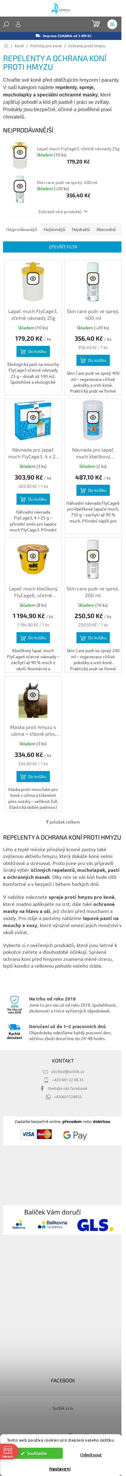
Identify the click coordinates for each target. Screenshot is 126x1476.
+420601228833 (68, 1096)
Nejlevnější (54, 229)
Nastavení (60, 1469)
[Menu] (112, 24)
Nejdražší (81, 229)
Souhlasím (37, 1453)
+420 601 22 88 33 (67, 1079)
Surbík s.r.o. (63, 1408)
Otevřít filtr (63, 246)
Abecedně (106, 229)
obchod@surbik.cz (67, 1071)
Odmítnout (91, 1455)
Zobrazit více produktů (60, 211)
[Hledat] (6, 24)
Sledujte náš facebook (67, 1088)
